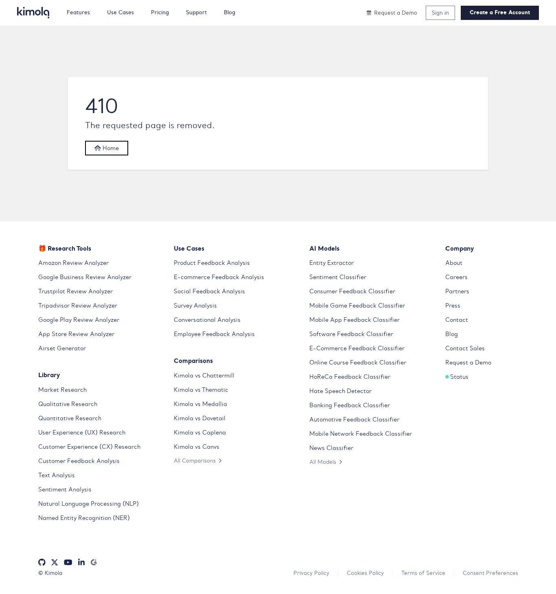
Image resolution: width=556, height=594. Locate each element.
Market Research (62, 389)
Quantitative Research (69, 418)
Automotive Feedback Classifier (354, 419)
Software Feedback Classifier (351, 334)
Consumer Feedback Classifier (352, 291)
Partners (457, 291)
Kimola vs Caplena (200, 432)
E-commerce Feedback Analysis (219, 277)
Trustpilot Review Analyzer (75, 291)
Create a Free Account (500, 12)
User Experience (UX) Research (81, 432)
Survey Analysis (195, 305)
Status (459, 376)
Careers (456, 277)
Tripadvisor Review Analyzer (77, 305)
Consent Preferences (490, 573)
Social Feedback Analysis (209, 291)
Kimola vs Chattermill (204, 375)
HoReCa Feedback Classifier (349, 376)
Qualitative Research (67, 404)
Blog (451, 334)
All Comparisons (195, 460)
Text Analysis (56, 475)
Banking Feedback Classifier (349, 405)
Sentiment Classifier (337, 277)
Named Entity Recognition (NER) (84, 518)
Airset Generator (62, 348)
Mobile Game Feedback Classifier (357, 305)
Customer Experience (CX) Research (89, 446)
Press (452, 305)
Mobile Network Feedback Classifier (360, 433)
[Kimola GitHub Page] (42, 562)
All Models (322, 462)
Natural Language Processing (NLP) (88, 503)
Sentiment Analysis (65, 489)
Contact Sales (465, 348)
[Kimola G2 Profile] (93, 562)
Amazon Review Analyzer (73, 262)
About (453, 262)
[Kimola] (33, 12)
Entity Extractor (331, 262)
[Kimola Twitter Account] (54, 562)
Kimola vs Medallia (200, 404)
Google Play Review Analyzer (78, 319)
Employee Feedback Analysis (214, 334)
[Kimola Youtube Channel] (68, 562)
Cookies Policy (365, 573)
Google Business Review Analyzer (84, 277)
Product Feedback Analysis (212, 262)
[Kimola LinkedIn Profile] (81, 562)
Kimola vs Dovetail (199, 418)
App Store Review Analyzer (76, 334)
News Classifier (331, 448)
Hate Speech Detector (340, 391)
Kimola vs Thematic (201, 389)
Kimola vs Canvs (196, 446)
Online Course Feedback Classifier (357, 362)
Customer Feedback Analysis (79, 461)
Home (110, 148)
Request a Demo (468, 362)
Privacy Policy (311, 573)
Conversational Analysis (207, 319)
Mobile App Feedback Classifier (354, 319)
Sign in (440, 12)
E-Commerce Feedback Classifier (357, 348)
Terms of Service (423, 573)
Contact (456, 319)
